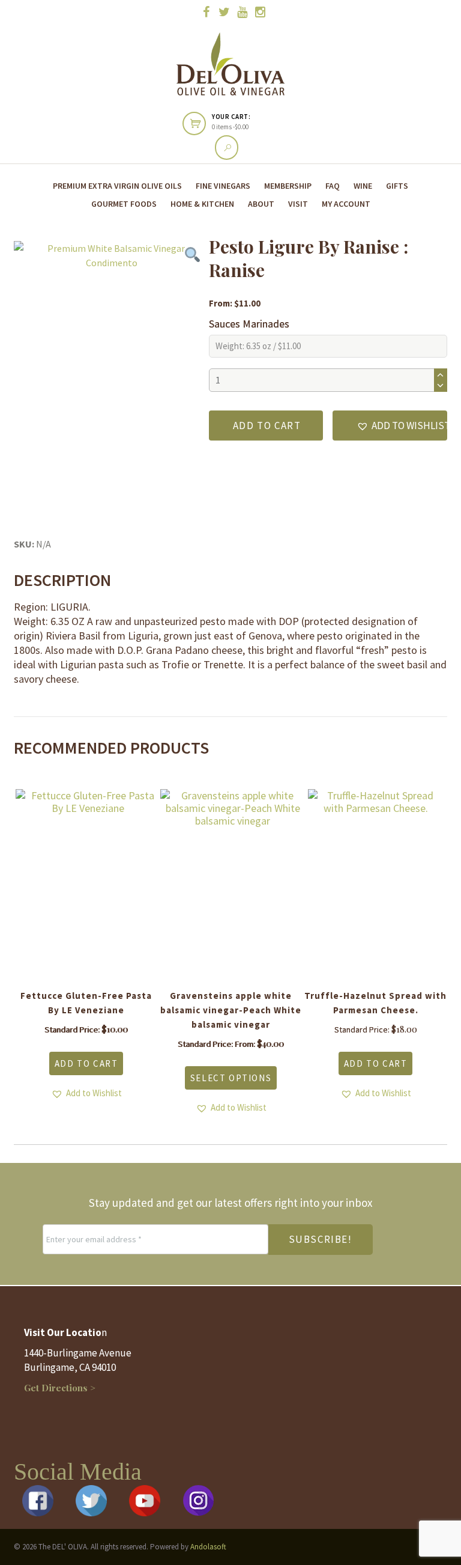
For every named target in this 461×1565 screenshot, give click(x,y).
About (261, 203)
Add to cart (267, 425)
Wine (363, 185)
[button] (390, 425)
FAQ (332, 185)
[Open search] (226, 147)
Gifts (397, 185)
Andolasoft (208, 1547)
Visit (298, 203)
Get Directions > (59, 1388)
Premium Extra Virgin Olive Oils (117, 185)
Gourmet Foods (124, 203)
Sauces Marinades (249, 324)
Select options (230, 1078)
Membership (288, 185)
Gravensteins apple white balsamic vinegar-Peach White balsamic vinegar (230, 1010)
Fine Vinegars (223, 185)
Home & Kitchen (202, 203)
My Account (346, 203)
